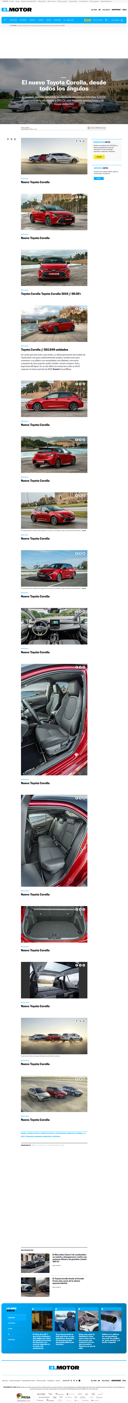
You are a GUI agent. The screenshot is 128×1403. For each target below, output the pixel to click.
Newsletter (70, 20)
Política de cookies (41, 1380)
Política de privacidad (14, 1380)
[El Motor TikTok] (76, 1381)
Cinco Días (68, 1397)
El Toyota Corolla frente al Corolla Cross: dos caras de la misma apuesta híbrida (68, 1280)
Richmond (40, 1400)
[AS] (99, 10)
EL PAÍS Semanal (83, 1397)
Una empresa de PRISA (23, 1396)
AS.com (85, 1394)
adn (92, 1394)
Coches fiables (73, 1)
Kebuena (98, 1397)
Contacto (57, 1380)
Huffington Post (44, 1397)
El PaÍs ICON (68, 1400)
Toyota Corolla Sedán (53, 1145)
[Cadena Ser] (124, 10)
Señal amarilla (42, 1)
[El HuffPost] (116, 10)
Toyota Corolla (42, 1145)
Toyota (62, 1145)
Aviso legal (5, 1380)
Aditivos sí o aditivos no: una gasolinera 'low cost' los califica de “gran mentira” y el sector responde (111, 1338)
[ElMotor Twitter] (71, 1381)
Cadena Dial (75, 1397)
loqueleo (85, 1400)
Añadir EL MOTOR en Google (97, 128)
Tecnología (57, 20)
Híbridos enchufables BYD (28, 1)
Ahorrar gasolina (94, 1)
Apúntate (99, 157)
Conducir (32, 20)
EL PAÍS (10, 1328)
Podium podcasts (60, 1400)
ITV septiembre (83, 1)
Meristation (95, 1400)
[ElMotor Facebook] (68, 1381)
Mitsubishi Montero (106, 1)
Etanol (18, 1)
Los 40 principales (50, 1394)
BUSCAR (99, 178)
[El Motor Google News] (79, 1381)
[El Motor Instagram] (74, 1381)
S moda (76, 1400)
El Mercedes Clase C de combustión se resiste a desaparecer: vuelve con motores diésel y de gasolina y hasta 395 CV (69, 1258)
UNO (55, 1397)
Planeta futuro (90, 1397)
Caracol (99, 1394)
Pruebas (40, 20)
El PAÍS (41, 1394)
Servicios (87, 20)
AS (9, 1334)
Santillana (60, 1394)
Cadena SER (79, 1394)
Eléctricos (23, 20)
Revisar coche (52, 1)
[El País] (94, 10)
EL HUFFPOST (11, 1323)
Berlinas (34, 1145)
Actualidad (13, 20)
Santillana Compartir (71, 1394)
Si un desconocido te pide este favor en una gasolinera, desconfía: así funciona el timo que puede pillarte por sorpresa (65, 1339)
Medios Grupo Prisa (23, 1401)
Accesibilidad (50, 1380)
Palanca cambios (62, 1)
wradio (60, 1397)
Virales (48, 20)
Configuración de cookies (28, 1380)
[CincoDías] (106, 10)
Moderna (49, 1400)
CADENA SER (11, 1339)
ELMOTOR (11, 1317)
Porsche (11, 1)
